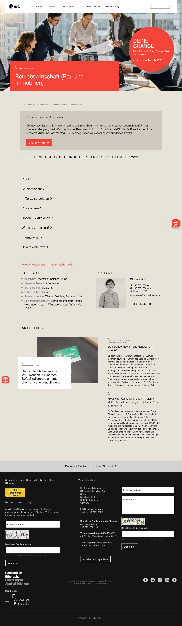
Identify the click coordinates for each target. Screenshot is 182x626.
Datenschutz (80, 581)
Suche (151, 6)
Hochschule (36, 6)
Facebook (145, 580)
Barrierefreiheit (79, 583)
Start (23, 104)
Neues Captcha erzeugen (32, 541)
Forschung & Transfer (90, 6)
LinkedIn (152, 580)
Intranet (101, 581)
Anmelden (13, 563)
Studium (52, 6)
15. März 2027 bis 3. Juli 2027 (94, 545)
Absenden (129, 546)
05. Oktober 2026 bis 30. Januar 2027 (98, 536)
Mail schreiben (139, 304)
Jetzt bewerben (36, 142)
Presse (70, 581)
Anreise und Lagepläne (95, 559)
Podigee (174, 580)
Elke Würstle (137, 279)
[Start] (14, 6)
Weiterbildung (112, 6)
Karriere (109, 581)
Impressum (91, 581)
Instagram (160, 580)
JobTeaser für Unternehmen (97, 583)
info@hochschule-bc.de (91, 509)
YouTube (167, 580)
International (68, 6)
